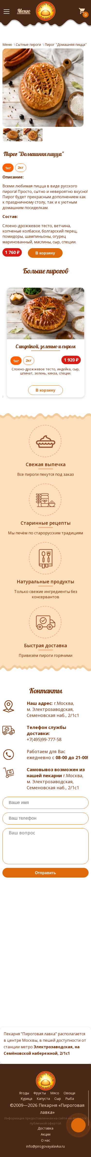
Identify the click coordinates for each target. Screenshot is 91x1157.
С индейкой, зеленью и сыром (45, 346)
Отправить (45, 873)
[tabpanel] (45, 347)
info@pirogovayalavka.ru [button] (45, 1146)
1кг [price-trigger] (8, 168)
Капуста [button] (43, 1098)
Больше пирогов (45, 270)
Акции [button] (45, 1134)
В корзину (45, 253)
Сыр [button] (57, 1098)
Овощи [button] (69, 1093)
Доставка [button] (45, 1128)
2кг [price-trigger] (21, 167)
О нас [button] (45, 1140)
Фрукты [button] (39, 1093)
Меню (23, 10)
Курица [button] (26, 1098)
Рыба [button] (69, 1098)
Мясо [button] (54, 1093)
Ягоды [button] (24, 1093)
